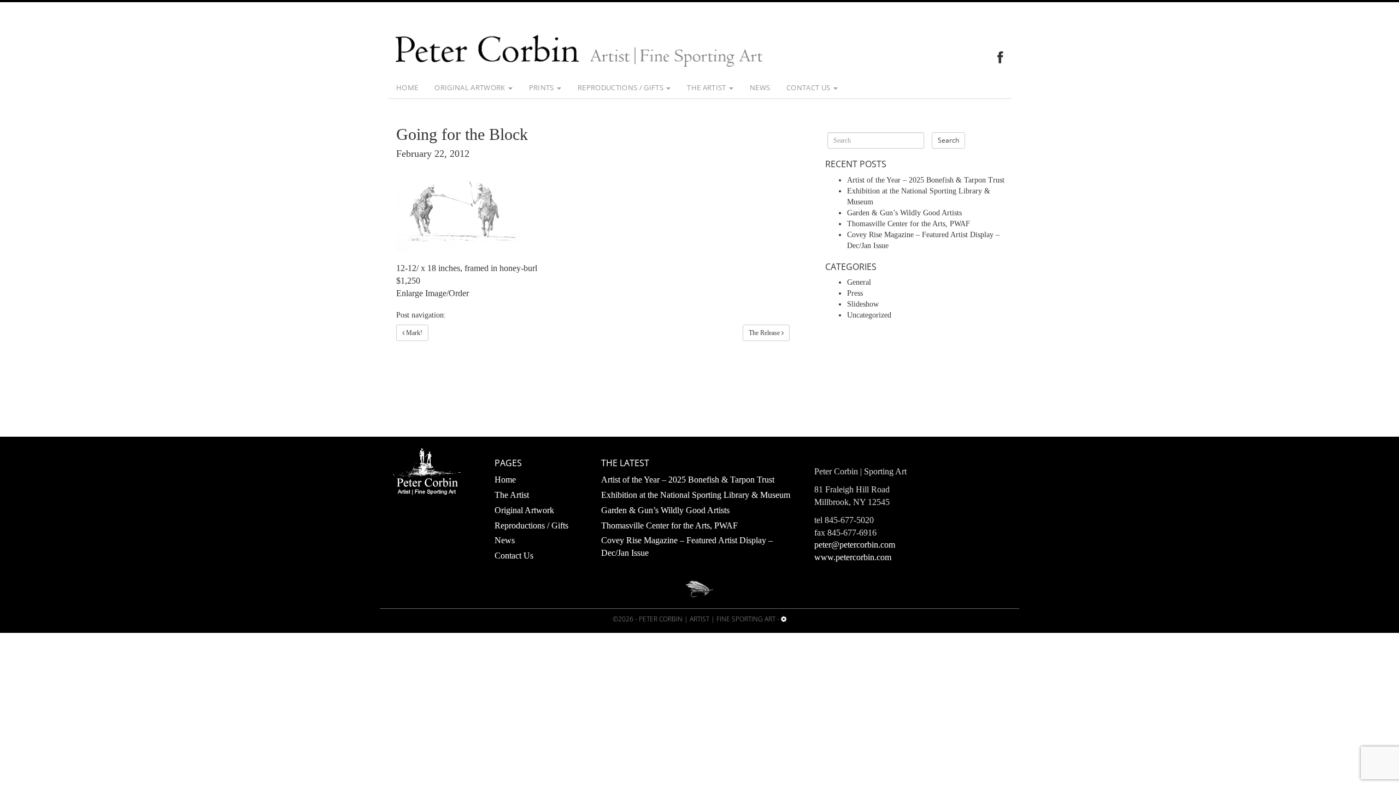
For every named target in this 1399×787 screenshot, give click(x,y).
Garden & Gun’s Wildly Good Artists (904, 213)
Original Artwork (470, 87)
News (760, 87)
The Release (765, 333)
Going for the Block (462, 134)
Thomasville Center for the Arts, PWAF (908, 224)
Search (948, 140)
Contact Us (809, 87)
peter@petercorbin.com (854, 544)
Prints (542, 87)
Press (855, 293)
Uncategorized (869, 315)
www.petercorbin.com (852, 557)
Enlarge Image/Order (433, 293)
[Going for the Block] (593, 211)
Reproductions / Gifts (621, 87)
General (859, 282)
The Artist (707, 87)
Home (407, 87)
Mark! (413, 333)
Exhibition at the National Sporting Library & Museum (695, 495)
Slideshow (863, 304)
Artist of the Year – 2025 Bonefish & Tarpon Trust (925, 180)
